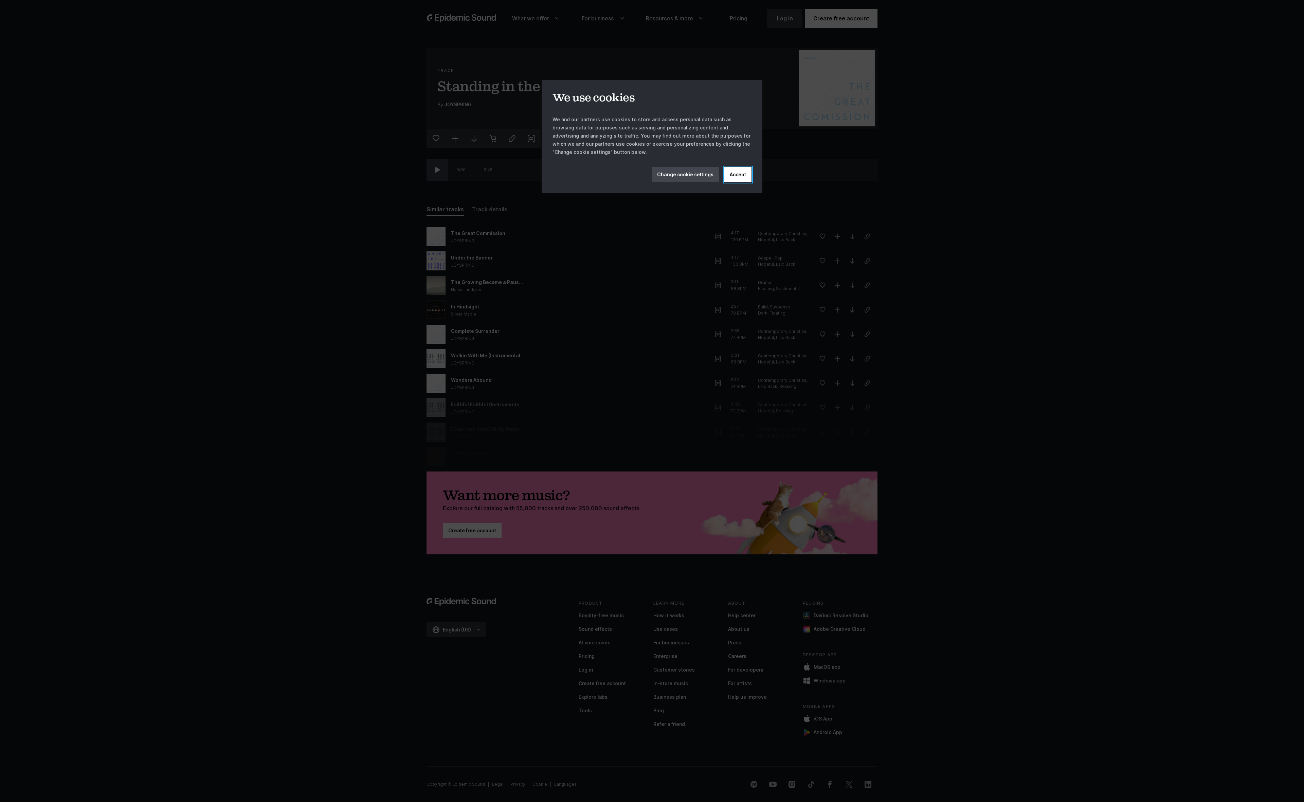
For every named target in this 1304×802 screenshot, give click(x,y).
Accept (738, 174)
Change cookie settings (685, 174)
